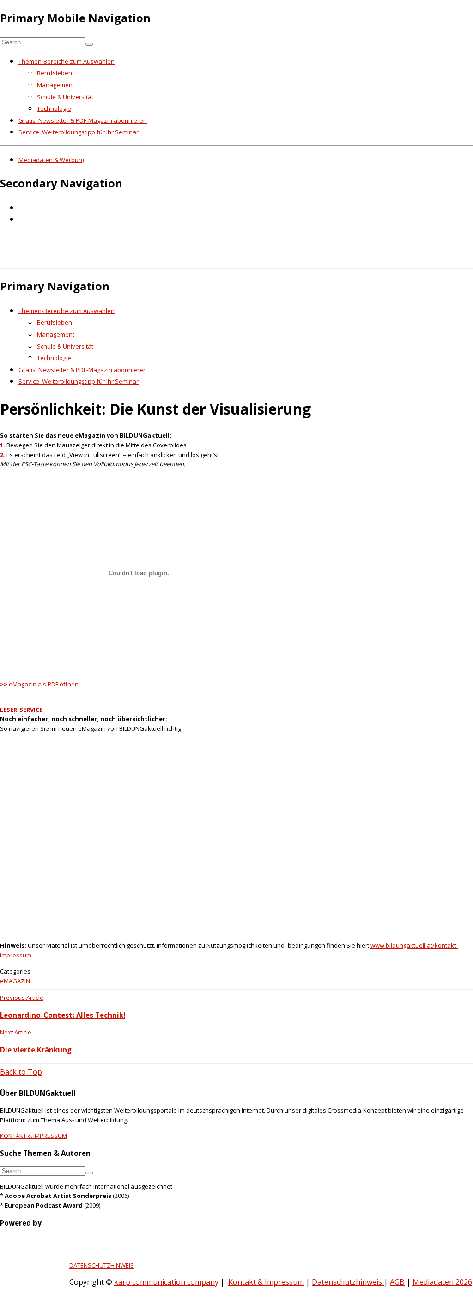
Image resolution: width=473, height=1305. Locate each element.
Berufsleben (54, 73)
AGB (397, 1282)
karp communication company (166, 1282)
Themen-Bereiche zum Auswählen (66, 61)
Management (55, 85)
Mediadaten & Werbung (51, 160)
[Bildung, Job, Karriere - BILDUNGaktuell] (150, 258)
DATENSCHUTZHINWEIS (101, 1265)
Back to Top (21, 1072)
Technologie (54, 108)
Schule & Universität (65, 97)
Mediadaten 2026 (442, 1282)
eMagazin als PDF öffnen (39, 684)
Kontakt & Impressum (266, 1282)
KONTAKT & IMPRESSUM (33, 1135)
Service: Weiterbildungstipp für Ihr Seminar (78, 132)
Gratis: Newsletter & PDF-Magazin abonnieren (82, 120)
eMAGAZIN (15, 981)
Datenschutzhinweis (348, 1282)
